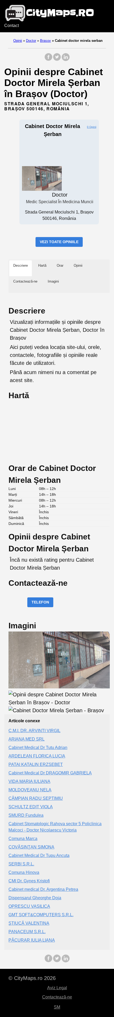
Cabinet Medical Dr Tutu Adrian (37, 747)
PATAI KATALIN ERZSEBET (35, 764)
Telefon (40, 602)
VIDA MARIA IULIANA (29, 781)
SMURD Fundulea (25, 815)
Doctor (31, 41)
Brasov (45, 41)
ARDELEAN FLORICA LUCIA (36, 756)
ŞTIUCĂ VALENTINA (28, 923)
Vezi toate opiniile (59, 242)
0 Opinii (91, 126)
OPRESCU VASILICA (29, 906)
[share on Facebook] (48, 59)
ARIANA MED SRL (26, 739)
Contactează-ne (57, 997)
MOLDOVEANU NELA (29, 790)
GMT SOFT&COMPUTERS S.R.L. (40, 914)
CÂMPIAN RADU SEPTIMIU (35, 798)
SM (57, 1007)
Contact (11, 25)
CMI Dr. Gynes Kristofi (29, 881)
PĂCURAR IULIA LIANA (31, 940)
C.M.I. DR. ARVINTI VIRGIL (34, 730)
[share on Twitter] (57, 59)
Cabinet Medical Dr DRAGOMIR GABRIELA (50, 773)
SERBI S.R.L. (21, 864)
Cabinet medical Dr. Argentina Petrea (43, 889)
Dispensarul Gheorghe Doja (34, 898)
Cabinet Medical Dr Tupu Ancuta (38, 855)
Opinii (17, 41)
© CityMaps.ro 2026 (32, 978)
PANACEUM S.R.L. (27, 931)
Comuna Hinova (23, 872)
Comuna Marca (22, 838)
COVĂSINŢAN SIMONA (31, 847)
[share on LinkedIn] (65, 59)
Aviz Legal (57, 988)
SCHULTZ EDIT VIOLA (30, 807)
